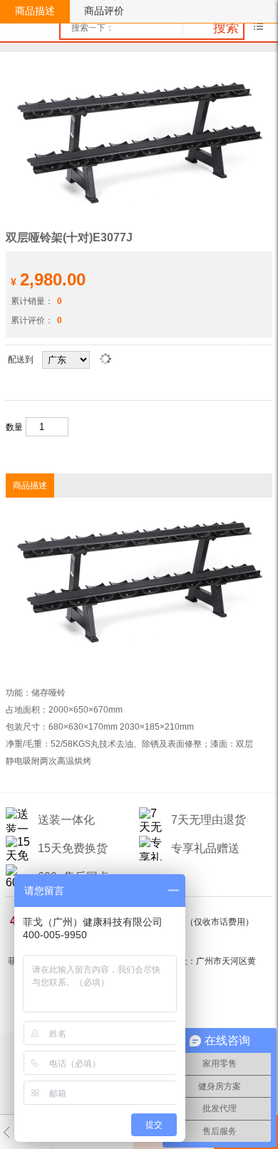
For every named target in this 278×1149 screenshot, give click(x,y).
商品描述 (35, 10)
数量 (14, 427)
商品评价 (104, 10)
